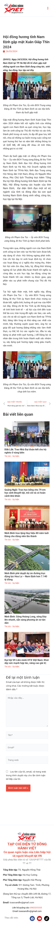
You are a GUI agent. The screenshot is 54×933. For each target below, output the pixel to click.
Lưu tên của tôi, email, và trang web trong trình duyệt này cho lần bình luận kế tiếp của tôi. (26, 775)
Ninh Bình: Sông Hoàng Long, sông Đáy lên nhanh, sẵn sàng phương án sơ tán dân (25, 619)
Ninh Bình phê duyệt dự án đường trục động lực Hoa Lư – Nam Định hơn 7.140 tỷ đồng (25, 576)
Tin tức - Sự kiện (11, 456)
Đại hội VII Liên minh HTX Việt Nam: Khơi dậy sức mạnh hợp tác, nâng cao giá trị (26, 662)
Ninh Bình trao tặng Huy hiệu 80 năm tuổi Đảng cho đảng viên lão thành (26, 535)
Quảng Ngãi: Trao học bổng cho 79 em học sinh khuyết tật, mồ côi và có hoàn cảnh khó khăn (25, 492)
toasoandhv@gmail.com (30, 911)
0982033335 (36, 907)
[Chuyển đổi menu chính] (48, 8)
